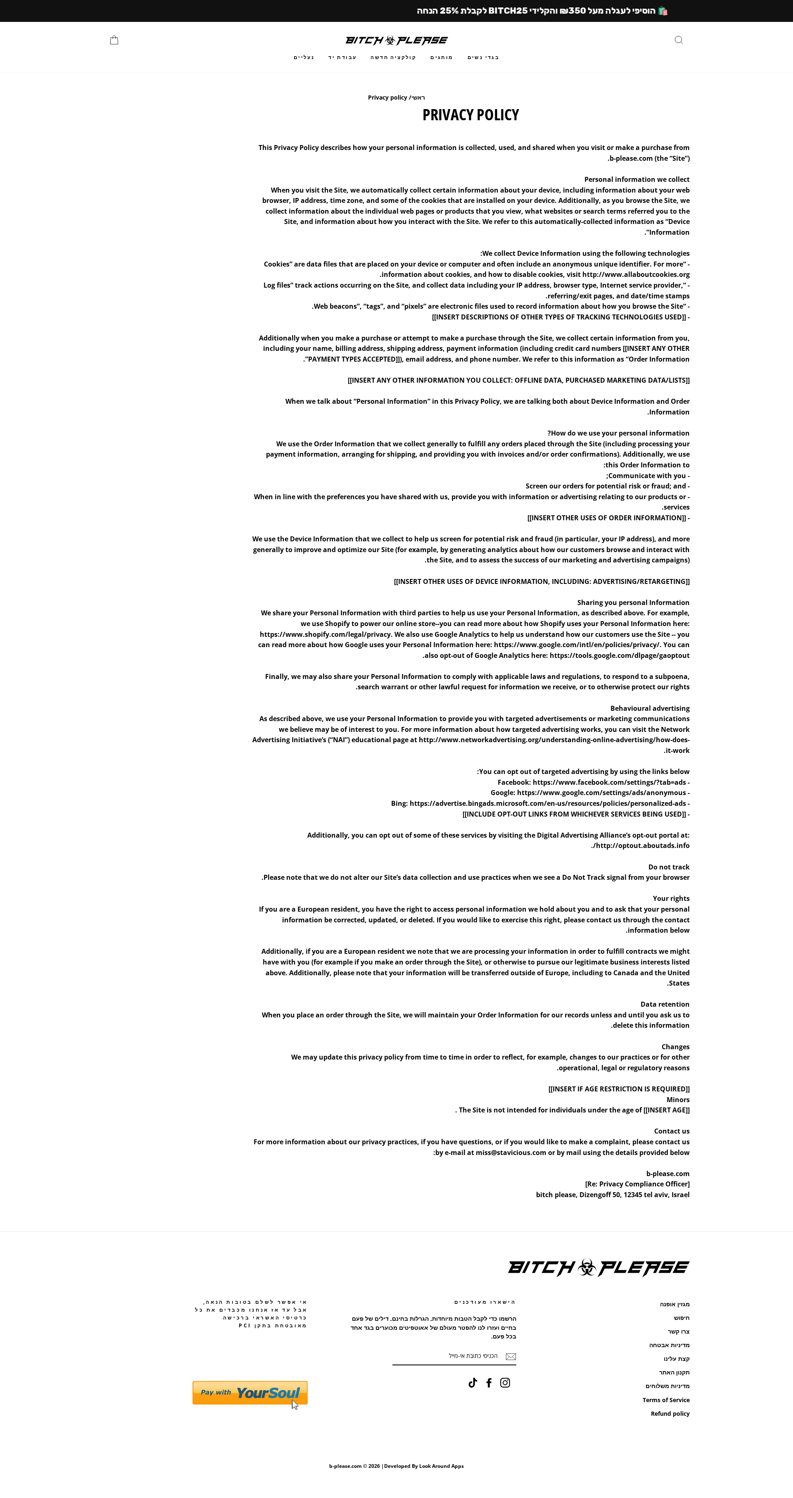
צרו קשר (679, 1331)
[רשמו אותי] (511, 1356)
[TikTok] (473, 1383)
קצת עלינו (677, 1358)
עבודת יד (342, 57)
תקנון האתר (674, 1372)
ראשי (418, 97)
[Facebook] (489, 1383)
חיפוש (682, 1318)
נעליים (304, 57)
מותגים (441, 57)
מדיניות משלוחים (668, 1386)
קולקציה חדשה (393, 57)
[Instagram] (505, 1383)
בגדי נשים (484, 57)
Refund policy (670, 1413)
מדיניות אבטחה (669, 1345)
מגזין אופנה (675, 1304)
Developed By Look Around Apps (424, 1465)
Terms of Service (666, 1400)
